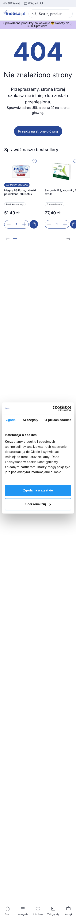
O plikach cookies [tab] (58, 420)
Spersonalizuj (35, 504)
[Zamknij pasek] (71, 24)
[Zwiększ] (24, 224)
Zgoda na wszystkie (38, 490)
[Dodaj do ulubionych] (34, 161)
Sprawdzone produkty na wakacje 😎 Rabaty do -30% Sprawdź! (36, 24)
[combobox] (50, 13)
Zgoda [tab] (10, 420)
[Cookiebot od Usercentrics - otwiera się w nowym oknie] (53, 408)
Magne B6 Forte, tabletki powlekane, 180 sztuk (20, 192)
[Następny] (68, 238)
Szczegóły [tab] (30, 420)
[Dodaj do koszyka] (34, 224)
